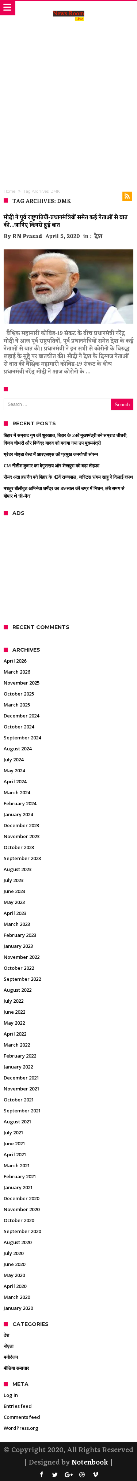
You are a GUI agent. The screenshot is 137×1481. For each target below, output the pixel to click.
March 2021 (17, 1165)
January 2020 (18, 1308)
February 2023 (20, 935)
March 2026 (17, 671)
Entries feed (18, 1406)
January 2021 (18, 1187)
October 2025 (19, 693)
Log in (11, 1395)
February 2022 (20, 1055)
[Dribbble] (82, 1475)
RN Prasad (27, 237)
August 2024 (17, 748)
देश (98, 237)
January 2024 (18, 814)
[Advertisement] (68, 98)
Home (9, 191)
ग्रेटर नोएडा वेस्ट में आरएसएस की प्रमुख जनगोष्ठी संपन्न (51, 454)
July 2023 (13, 880)
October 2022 (19, 968)
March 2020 (17, 1297)
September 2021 (22, 1110)
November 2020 (21, 1209)
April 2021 (15, 1154)
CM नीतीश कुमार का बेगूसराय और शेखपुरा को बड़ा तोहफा (51, 465)
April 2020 (15, 1286)
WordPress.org (21, 1428)
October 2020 (19, 1220)
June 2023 (14, 891)
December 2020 (21, 1198)
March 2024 (17, 792)
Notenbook (90, 1462)
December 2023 (21, 825)
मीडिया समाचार (16, 1368)
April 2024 (15, 781)
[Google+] (69, 1475)
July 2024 (13, 759)
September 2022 (22, 979)
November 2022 (21, 957)
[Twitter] (55, 1475)
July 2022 (13, 1001)
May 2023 (14, 902)
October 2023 (19, 847)
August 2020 (17, 1242)
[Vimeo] (96, 1475)
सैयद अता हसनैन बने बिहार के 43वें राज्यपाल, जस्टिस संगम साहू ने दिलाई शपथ (68, 477)
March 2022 (17, 1044)
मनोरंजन (11, 1357)
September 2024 (22, 737)
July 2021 (13, 1132)
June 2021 (14, 1143)
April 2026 (15, 660)
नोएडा (9, 1346)
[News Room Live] (68, 8)
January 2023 (18, 946)
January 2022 (18, 1066)
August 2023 (17, 869)
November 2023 (21, 836)
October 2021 (19, 1099)
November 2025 (21, 682)
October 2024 (19, 726)
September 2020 (22, 1231)
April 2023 (15, 913)
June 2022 (14, 1012)
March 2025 (17, 704)
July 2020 (13, 1253)
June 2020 (14, 1264)
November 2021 (21, 1088)
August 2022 (17, 990)
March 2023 (17, 924)
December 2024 (21, 715)
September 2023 (22, 858)
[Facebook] (41, 1475)
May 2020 (14, 1275)
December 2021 (21, 1077)
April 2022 (15, 1033)
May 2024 (14, 770)
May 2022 (14, 1023)
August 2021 (17, 1121)
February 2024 (20, 803)
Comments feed (22, 1417)
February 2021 (20, 1176)
